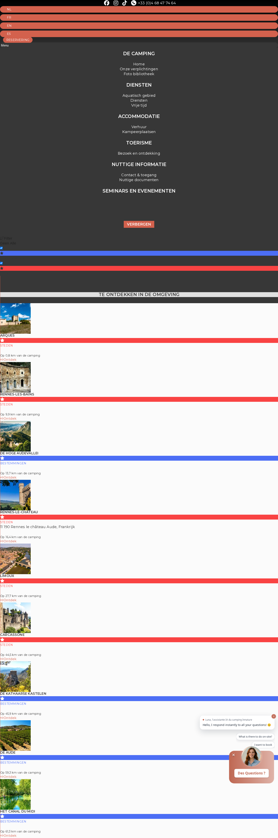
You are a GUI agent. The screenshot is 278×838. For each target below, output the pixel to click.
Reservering (17, 40)
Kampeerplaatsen (139, 132)
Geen (4, 243)
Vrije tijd (139, 105)
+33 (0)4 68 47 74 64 (157, 3)
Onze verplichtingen (139, 69)
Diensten (138, 100)
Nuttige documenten (139, 180)
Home (139, 64)
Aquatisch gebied (139, 95)
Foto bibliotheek (139, 74)
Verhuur (139, 127)
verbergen (139, 224)
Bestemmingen (12, 258)
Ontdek (9, 360)
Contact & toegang (139, 175)
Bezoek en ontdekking (139, 153)
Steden (5, 273)
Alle (13, 243)
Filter (8, 238)
